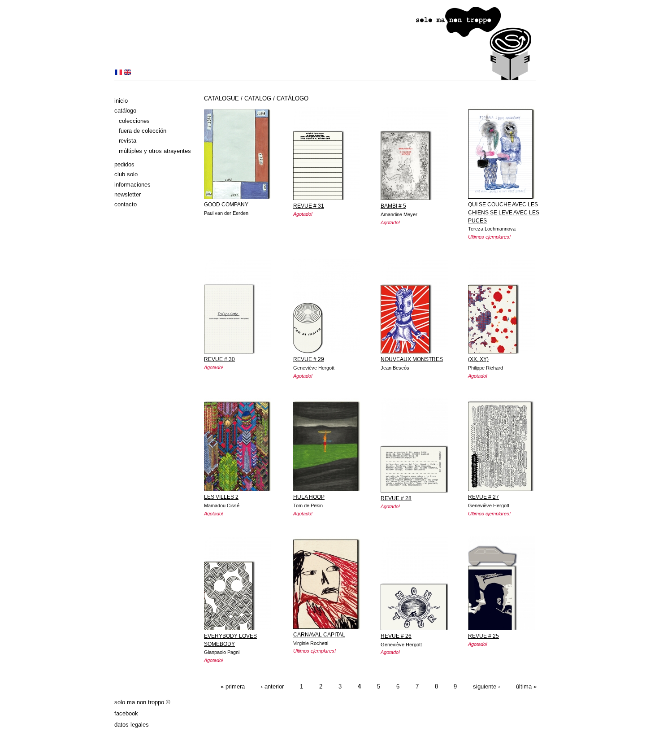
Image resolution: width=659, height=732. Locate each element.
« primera (233, 686)
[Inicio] (325, 78)
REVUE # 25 (483, 636)
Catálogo (125, 110)
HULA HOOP (309, 497)
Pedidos (124, 164)
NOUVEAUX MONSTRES (412, 359)
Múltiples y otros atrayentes (155, 151)
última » (526, 686)
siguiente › (486, 686)
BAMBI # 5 (393, 206)
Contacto (125, 204)
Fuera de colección (142, 130)
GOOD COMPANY (226, 204)
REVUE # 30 (219, 359)
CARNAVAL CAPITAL (319, 635)
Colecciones (134, 121)
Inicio (121, 100)
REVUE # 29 (308, 359)
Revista (127, 140)
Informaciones (132, 184)
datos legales (131, 724)
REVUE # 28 (396, 498)
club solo (126, 174)
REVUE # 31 (308, 206)
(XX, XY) (478, 359)
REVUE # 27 (483, 497)
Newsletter (127, 194)
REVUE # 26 (396, 636)
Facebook (126, 713)
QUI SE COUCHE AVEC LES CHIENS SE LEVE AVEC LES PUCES (503, 212)
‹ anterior (272, 686)
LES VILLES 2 (221, 497)
